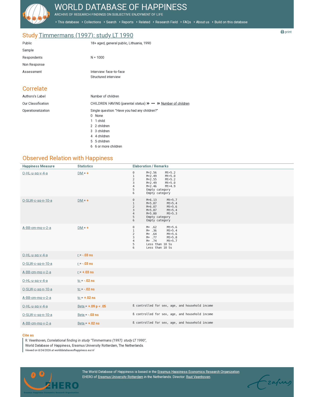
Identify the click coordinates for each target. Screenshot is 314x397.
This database (68, 22)
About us (202, 22)
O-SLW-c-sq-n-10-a (37, 200)
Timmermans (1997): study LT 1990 (86, 35)
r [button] (78, 255)
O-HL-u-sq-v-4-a (35, 173)
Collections (92, 22)
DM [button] (81, 173)
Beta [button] (81, 306)
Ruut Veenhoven (198, 377)
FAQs (187, 22)
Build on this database (231, 22)
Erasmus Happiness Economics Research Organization (198, 372)
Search (111, 22)
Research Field (166, 22)
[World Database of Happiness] (37, 14)
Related (144, 22)
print (288, 32)
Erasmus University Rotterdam (120, 377)
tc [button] (79, 281)
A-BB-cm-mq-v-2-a (36, 228)
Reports (128, 22)
